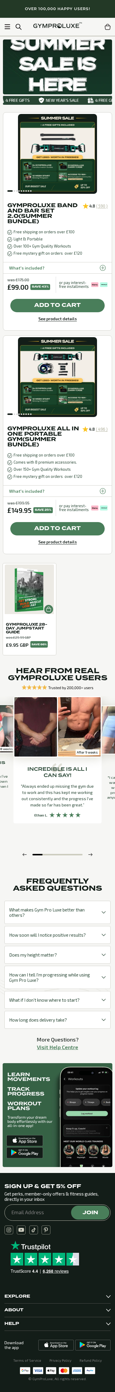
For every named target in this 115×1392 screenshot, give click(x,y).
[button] (10, 191)
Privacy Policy (60, 1360)
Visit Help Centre (57, 1047)
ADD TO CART (57, 305)
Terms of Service (27, 1360)
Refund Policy (91, 1360)
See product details (57, 318)
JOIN (90, 1212)
